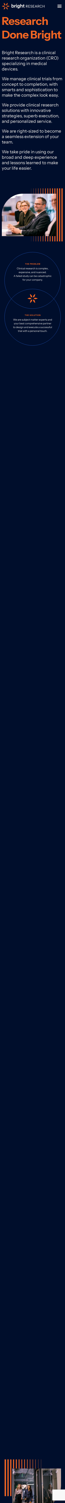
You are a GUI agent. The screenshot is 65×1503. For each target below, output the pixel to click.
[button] (59, 6)
